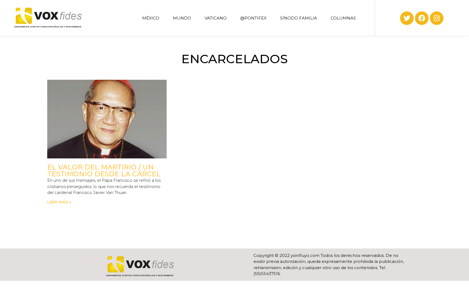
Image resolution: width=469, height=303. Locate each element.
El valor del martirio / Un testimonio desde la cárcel (104, 170)
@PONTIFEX (253, 18)
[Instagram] (436, 18)
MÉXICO (150, 18)
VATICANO (216, 18)
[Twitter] (407, 18)
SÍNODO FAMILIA (298, 18)
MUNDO (182, 18)
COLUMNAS (343, 18)
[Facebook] (422, 18)
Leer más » (59, 202)
